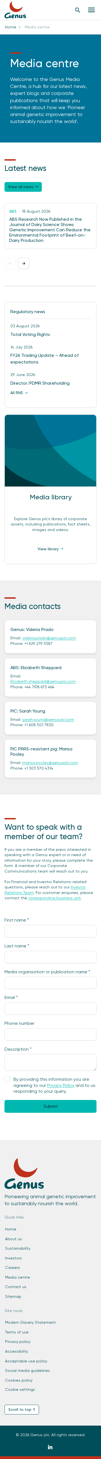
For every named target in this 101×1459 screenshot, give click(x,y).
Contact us (15, 1286)
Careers (12, 1267)
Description (17, 1049)
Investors (13, 1258)
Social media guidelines (27, 1370)
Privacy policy (17, 1341)
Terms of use (17, 1332)
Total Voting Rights (30, 334)
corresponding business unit (54, 898)
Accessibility (16, 1351)
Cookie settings (20, 1389)
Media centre (17, 1277)
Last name (16, 946)
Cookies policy (19, 1380)
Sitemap (13, 1296)
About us (13, 1239)
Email (11, 997)
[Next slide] (23, 263)
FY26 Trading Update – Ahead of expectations (44, 359)
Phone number (19, 1023)
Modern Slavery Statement (30, 1322)
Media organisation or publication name (47, 971)
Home (10, 27)
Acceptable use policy (26, 1361)
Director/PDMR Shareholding (40, 383)
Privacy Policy (60, 1085)
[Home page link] (18, 10)
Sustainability (17, 1248)
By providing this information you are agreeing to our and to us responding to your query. (54, 1085)
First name (16, 920)
